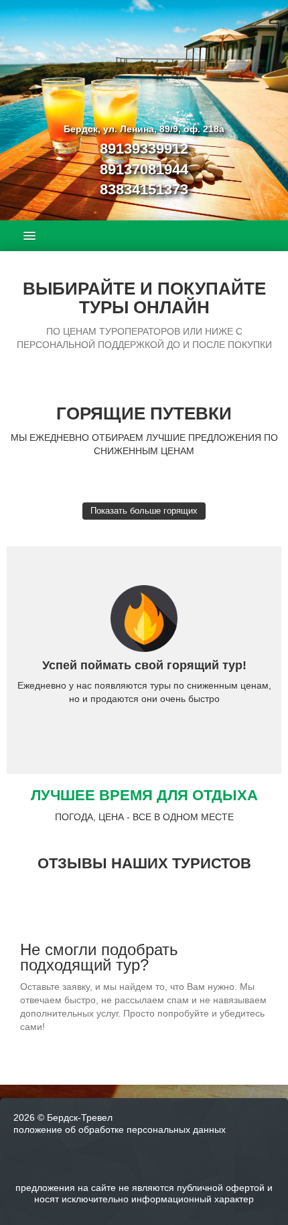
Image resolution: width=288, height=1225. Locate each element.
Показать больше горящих (144, 511)
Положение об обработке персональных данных (119, 1129)
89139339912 (144, 148)
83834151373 (144, 189)
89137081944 (144, 169)
